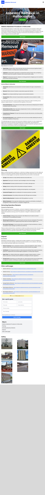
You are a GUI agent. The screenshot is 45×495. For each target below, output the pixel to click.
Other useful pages (6, 331)
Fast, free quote (22, 81)
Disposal (4, 329)
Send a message (17, 317)
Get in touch (22, 19)
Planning (4, 326)
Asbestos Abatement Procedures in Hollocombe (12, 324)
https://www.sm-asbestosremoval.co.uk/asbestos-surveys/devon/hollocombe (26, 271)
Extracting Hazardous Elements (8, 327)
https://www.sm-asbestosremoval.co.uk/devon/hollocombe (23, 268)
